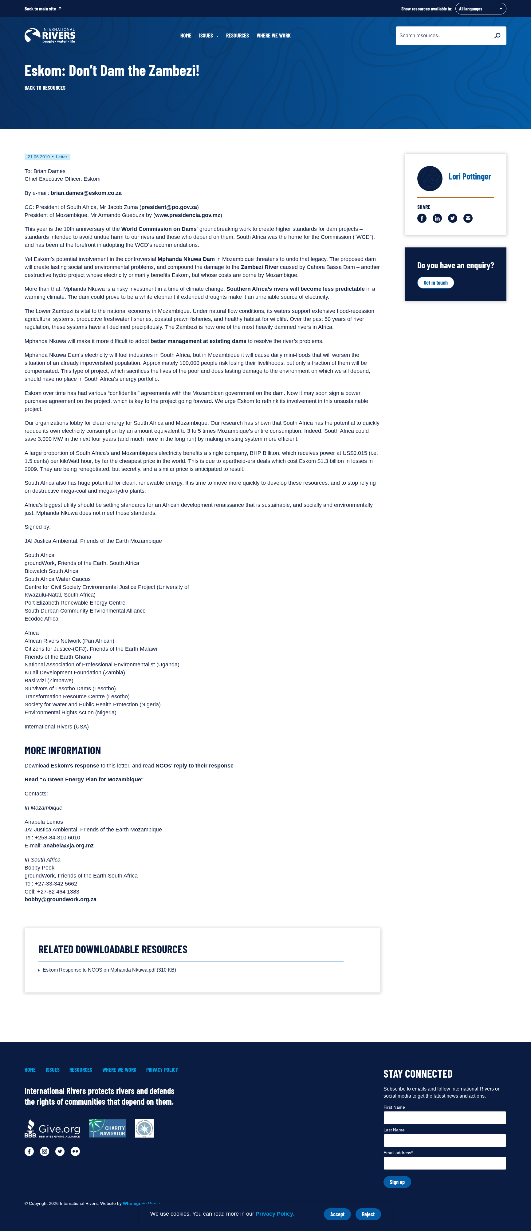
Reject (371, 1215)
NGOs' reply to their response (194, 766)
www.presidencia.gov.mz (187, 215)
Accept (340, 1215)
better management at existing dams (198, 341)
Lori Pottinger (470, 176)
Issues (53, 1070)
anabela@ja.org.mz (68, 845)
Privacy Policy (274, 1214)
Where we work (274, 35)
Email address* (398, 1152)
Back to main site (40, 8)
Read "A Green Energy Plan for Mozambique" (84, 779)
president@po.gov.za (169, 207)
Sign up (397, 1181)
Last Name (394, 1129)
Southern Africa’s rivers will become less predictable (295, 289)
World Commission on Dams (159, 229)
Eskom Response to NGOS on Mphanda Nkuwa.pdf (109, 970)
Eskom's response (75, 766)
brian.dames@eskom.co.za (86, 193)
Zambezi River (259, 267)
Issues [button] (206, 35)
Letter (61, 156)
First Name (394, 1107)
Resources (237, 35)
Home (185, 35)
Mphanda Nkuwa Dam (186, 259)
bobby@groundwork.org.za (60, 899)
